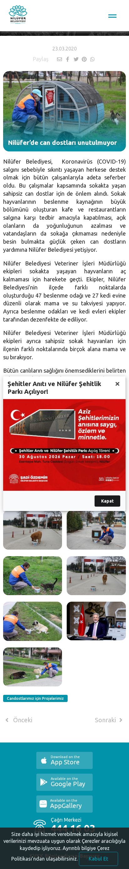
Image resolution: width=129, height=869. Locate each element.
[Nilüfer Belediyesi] (18, 15)
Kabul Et (98, 859)
